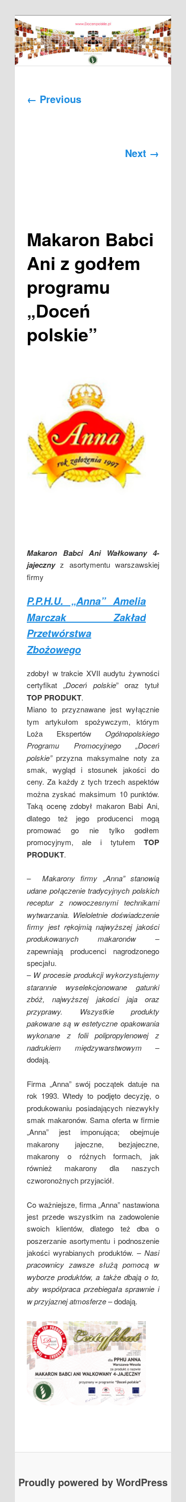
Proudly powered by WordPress (93, 1482)
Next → (142, 153)
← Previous (54, 99)
